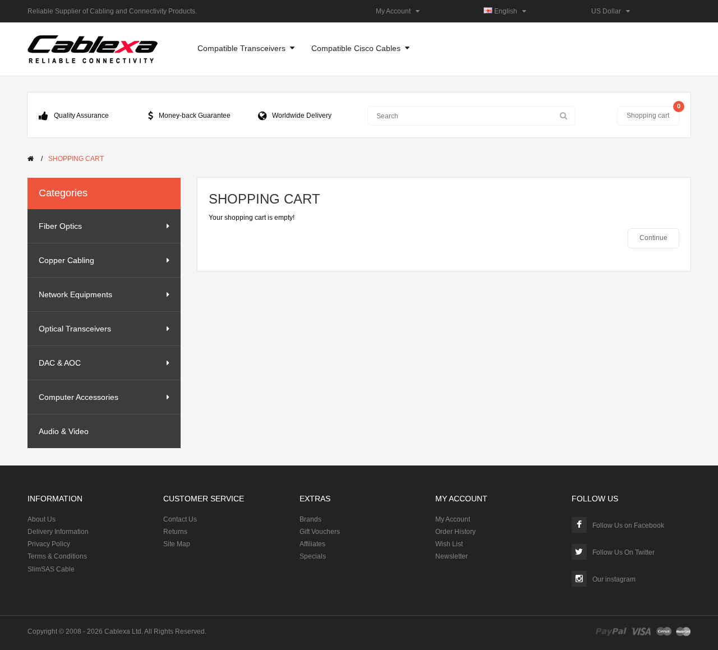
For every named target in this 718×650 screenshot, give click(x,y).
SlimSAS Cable (51, 569)
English (507, 11)
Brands (310, 519)
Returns (175, 532)
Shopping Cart (76, 159)
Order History (455, 532)
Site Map (176, 544)
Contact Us (180, 519)
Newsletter (451, 556)
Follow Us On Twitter (623, 552)
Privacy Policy (48, 544)
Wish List (449, 544)
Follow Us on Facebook (628, 525)
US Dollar (608, 11)
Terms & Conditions (57, 556)
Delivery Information (58, 532)
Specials (313, 556)
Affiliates (312, 544)
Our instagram (614, 579)
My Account (396, 11)
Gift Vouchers (320, 532)
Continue (653, 238)
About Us (41, 519)
